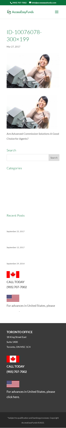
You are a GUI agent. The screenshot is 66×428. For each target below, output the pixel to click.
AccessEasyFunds (17, 174)
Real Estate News (17, 205)
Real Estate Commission (21, 199)
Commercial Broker (18, 180)
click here (13, 310)
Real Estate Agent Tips (20, 193)
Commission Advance (19, 186)
